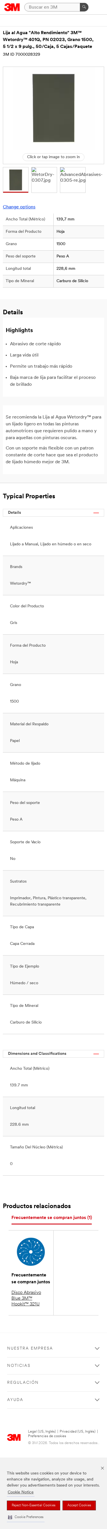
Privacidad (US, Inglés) (78, 1431)
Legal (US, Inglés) (42, 1431)
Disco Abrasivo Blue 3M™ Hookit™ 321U (26, 1298)
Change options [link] (19, 207)
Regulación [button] (23, 1383)
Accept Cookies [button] (79, 1505)
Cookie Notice (21, 1492)
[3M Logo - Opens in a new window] (12, 7)
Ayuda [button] (15, 1400)
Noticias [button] (19, 1366)
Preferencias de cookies (47, 1436)
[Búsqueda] (84, 7)
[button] (26, 1517)
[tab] (51, 1218)
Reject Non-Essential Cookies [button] (33, 1505)
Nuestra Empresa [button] (30, 1348)
